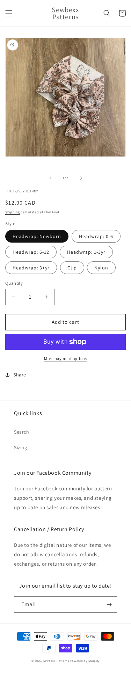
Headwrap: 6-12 (31, 252)
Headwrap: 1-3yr (86, 252)
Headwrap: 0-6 (96, 236)
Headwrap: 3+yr (31, 268)
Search (21, 432)
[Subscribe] (109, 604)
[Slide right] (81, 178)
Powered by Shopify (85, 661)
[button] (8, 13)
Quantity (14, 283)
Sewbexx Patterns (56, 661)
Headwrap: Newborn (37, 236)
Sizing (20, 447)
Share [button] (19, 375)
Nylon (101, 268)
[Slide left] (50, 178)
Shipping (12, 212)
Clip (72, 268)
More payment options (65, 358)
